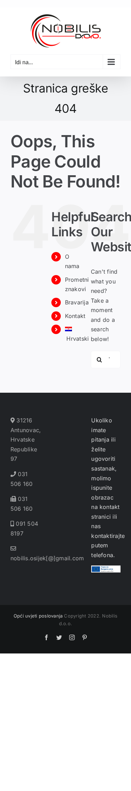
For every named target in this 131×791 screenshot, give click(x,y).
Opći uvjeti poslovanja (38, 616)
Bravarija (77, 302)
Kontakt (75, 315)
